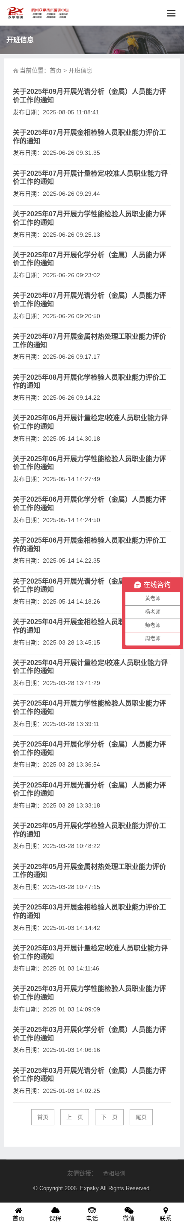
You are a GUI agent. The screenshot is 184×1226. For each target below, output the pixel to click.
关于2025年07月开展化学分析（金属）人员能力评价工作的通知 (89, 259)
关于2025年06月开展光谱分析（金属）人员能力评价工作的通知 (89, 585)
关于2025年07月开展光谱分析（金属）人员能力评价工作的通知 (89, 300)
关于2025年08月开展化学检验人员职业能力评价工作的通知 (89, 381)
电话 (92, 1218)
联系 (166, 1218)
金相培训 (114, 1173)
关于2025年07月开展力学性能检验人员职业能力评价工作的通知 (89, 218)
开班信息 (80, 70)
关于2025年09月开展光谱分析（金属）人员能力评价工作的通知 (89, 96)
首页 (56, 70)
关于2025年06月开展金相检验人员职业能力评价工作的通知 (89, 544)
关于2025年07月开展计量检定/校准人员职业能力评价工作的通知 (90, 178)
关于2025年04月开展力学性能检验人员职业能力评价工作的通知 (89, 707)
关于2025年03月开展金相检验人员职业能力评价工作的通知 (89, 911)
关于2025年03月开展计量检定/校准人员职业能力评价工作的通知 (90, 952)
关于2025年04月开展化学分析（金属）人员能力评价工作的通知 (89, 748)
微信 (129, 1218)
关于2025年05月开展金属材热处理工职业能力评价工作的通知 (89, 871)
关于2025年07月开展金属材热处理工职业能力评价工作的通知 (89, 341)
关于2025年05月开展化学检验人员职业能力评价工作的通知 (89, 830)
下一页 (109, 1117)
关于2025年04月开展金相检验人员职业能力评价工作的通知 (89, 626)
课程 (55, 1218)
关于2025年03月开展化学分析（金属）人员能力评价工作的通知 (89, 1034)
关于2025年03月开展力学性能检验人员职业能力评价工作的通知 (89, 993)
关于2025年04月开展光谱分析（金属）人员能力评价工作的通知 (89, 789)
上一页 (74, 1117)
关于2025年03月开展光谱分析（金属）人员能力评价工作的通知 (89, 1075)
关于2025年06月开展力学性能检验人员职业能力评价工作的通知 (89, 463)
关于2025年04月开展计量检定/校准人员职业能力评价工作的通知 (90, 667)
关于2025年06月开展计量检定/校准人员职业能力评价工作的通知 (90, 422)
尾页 (141, 1117)
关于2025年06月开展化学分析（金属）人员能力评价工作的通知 (89, 503)
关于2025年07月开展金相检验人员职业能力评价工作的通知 (89, 137)
